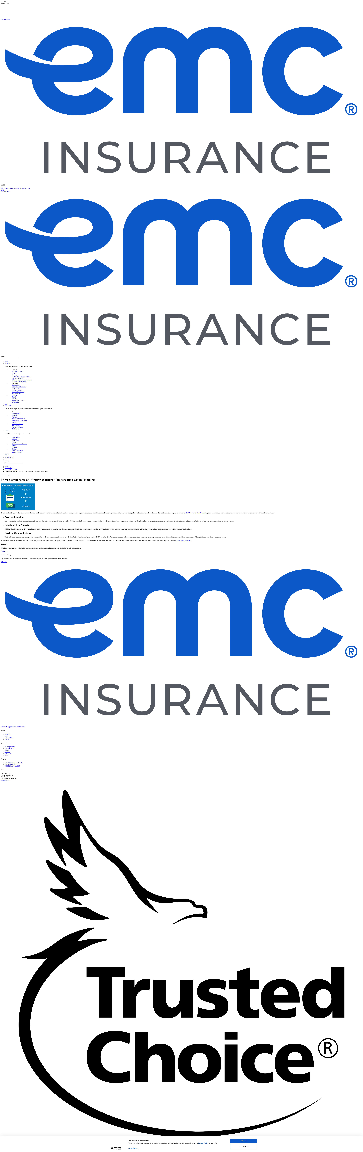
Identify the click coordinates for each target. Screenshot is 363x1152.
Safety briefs (16, 425)
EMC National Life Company (13, 762)
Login (2, 190)
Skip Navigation (5, 19)
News (14, 442)
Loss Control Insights (11, 469)
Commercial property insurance (21, 376)
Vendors (14, 417)
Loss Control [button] (8, 405)
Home (6, 361)
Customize (242, 1146)
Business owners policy (19, 381)
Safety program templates (19, 420)
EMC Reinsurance (10, 764)
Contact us (27, 188)
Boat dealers (15, 385)
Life (6, 404)
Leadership (15, 440)
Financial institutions (18, 392)
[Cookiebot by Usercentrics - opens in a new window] (116, 1148)
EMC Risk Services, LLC (12, 766)
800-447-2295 (5, 191)
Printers (14, 395)
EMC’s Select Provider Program (195, 513)
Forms (14, 422)
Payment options (17, 452)
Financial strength (17, 451)
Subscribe (4, 562)
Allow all (243, 1141)
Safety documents (17, 427)
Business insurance (17, 371)
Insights (14, 415)
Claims (14, 449)
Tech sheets (15, 429)
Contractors (15, 388)
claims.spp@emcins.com (183, 540)
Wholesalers (15, 402)
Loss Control (16, 413)
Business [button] (7, 363)
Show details (132, 1148)
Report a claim (15, 188)
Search (3, 356)
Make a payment (6, 188)
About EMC (16, 437)
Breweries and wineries (19, 387)
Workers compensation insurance (22, 380)
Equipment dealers (17, 390)
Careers (21, 188)
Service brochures (17, 424)
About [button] (6, 430)
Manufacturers (16, 393)
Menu (3, 184)
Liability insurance (17, 378)
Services (14, 398)
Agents (7, 454)
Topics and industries (18, 419)
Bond (13, 373)
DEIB (14, 445)
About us (7, 752)
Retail (14, 397)
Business (7, 734)
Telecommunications (18, 400)
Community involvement (19, 444)
